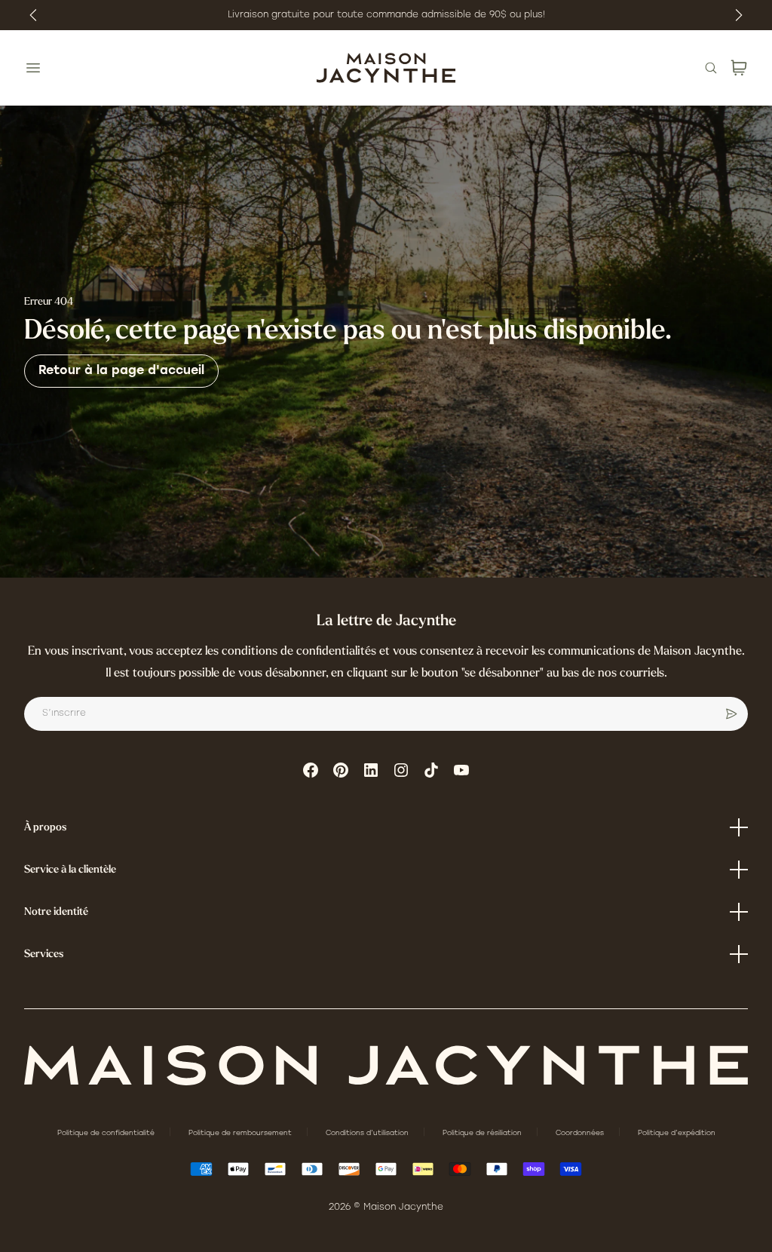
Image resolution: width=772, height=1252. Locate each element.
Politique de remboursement (241, 1133)
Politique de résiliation (483, 1133)
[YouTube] (461, 770)
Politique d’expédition (676, 1133)
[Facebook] (311, 770)
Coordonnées (581, 1133)
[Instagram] (401, 770)
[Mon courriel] (731, 714)
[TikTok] (431, 770)
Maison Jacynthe (403, 1207)
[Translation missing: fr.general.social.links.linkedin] (371, 770)
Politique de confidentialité (107, 1133)
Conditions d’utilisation (368, 1133)
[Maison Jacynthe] (386, 68)
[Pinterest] (341, 770)
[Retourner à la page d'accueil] (386, 1065)
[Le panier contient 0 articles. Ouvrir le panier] (739, 68)
